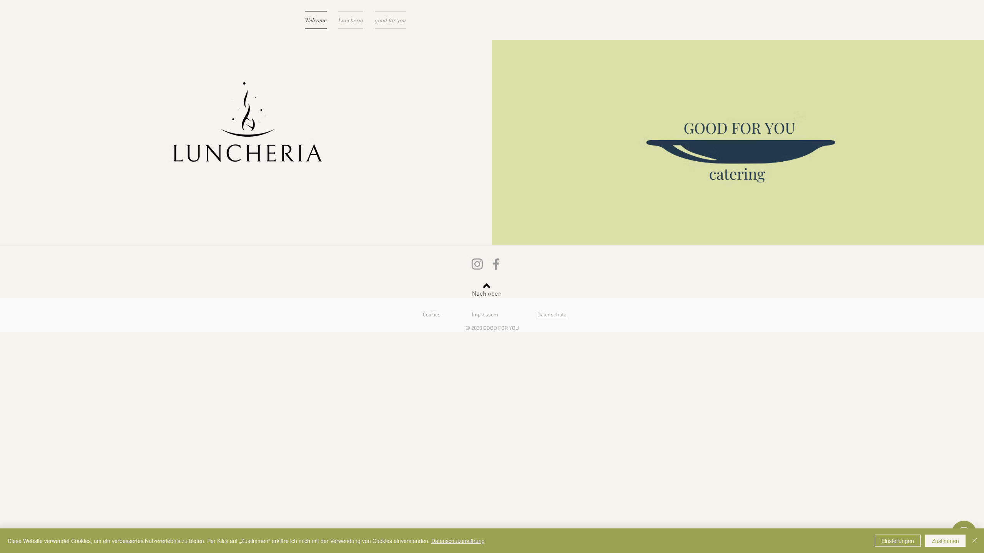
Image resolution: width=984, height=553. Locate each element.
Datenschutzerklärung (458, 541)
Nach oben (487, 294)
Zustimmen (945, 541)
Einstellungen (897, 541)
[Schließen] (974, 541)
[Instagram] (477, 264)
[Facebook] (496, 264)
